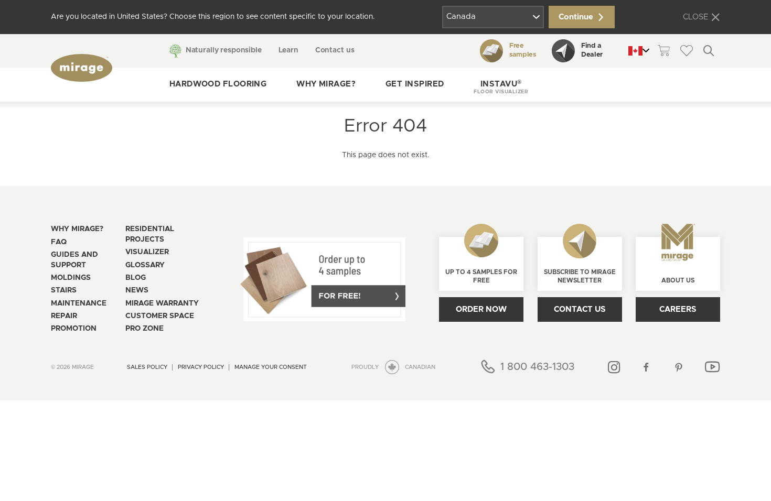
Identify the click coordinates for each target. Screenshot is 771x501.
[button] (501, 85)
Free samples (522, 50)
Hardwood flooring (218, 84)
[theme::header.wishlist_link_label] (686, 50)
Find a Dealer (592, 50)
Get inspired (414, 84)
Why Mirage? (326, 84)
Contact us (335, 50)
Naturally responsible (224, 50)
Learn (288, 50)
